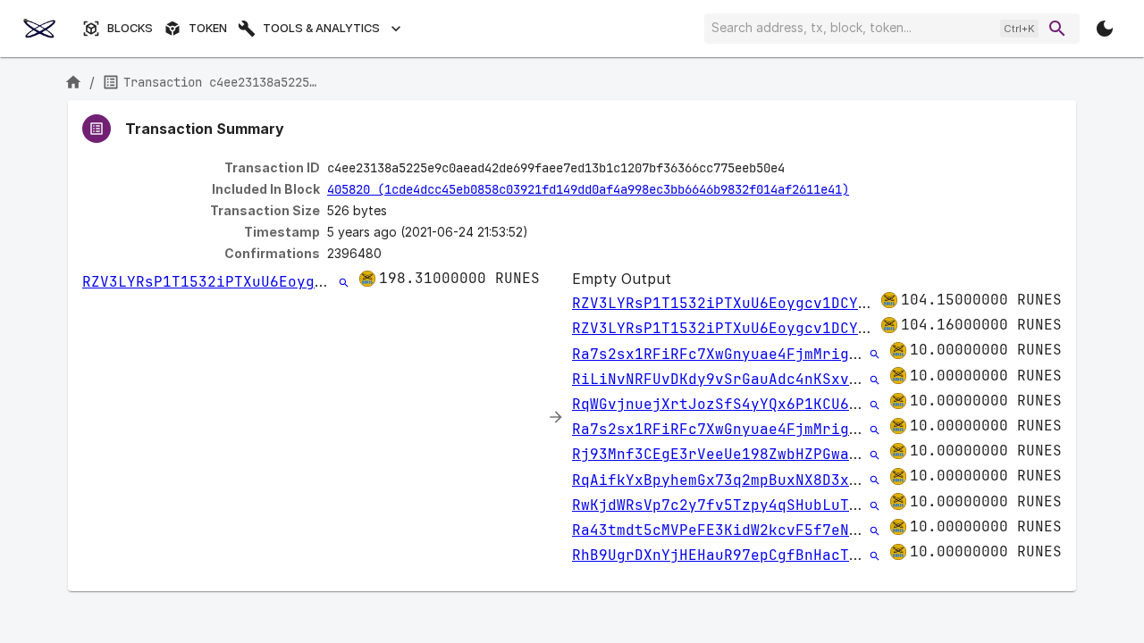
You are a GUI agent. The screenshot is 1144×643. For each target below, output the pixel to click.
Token (208, 28)
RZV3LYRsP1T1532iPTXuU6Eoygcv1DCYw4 (234, 281)
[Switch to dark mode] (1105, 28)
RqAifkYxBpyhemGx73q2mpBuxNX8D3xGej (724, 480)
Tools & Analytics (321, 28)
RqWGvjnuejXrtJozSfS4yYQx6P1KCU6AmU (724, 404)
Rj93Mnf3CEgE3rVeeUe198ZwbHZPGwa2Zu (724, 454)
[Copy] (796, 169)
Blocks (130, 28)
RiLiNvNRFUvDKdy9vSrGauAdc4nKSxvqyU (724, 379)
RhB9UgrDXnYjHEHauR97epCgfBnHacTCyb (724, 555)
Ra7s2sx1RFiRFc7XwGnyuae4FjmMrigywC (724, 354)
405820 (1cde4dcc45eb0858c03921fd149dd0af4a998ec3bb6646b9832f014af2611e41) (588, 189)
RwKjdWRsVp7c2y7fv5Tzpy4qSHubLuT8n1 (724, 505)
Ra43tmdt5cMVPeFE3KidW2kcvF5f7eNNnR (724, 530)
